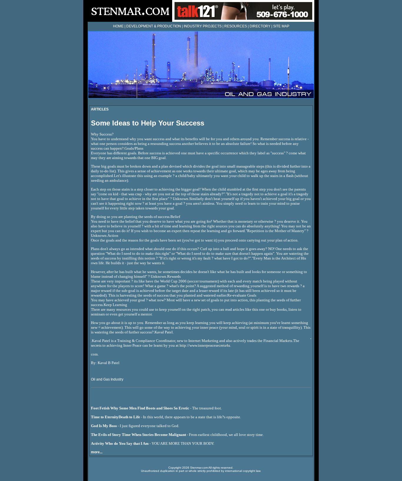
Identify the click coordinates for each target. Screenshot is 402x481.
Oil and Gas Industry (107, 379)
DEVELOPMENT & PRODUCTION (153, 26)
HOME (118, 26)
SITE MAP (281, 26)
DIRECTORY (260, 26)
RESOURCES (235, 26)
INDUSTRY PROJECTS (203, 26)
